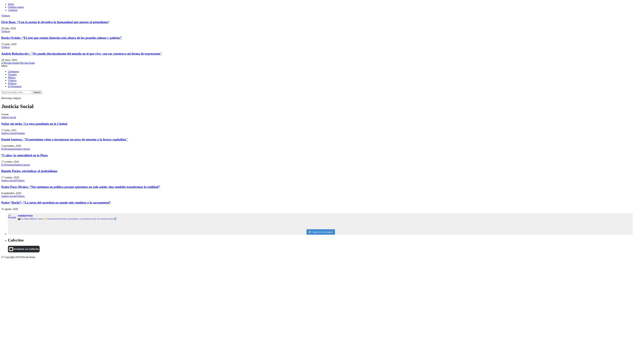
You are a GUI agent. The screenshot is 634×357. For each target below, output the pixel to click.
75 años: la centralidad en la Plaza (24, 155)
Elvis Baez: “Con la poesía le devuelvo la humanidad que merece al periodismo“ (55, 22)
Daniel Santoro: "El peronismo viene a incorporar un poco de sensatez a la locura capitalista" (64, 139)
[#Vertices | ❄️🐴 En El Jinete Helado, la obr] (320, 224)
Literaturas (13, 71)
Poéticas (12, 83)
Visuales (12, 74)
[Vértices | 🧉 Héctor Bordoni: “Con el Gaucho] (528, 224)
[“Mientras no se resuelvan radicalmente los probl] (112, 227)
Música (12, 77)
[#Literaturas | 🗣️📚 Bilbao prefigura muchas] (112, 224)
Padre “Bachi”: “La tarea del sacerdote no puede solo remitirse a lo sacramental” (56, 202)
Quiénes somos (16, 7)
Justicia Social (8, 117)
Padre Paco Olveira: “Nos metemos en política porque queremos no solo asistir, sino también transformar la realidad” (80, 187)
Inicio (11, 4)
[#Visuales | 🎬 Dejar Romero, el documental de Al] (528, 227)
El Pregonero (15, 86)
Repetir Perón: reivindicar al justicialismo (29, 171)
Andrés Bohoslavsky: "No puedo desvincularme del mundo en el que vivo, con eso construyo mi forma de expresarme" (81, 53)
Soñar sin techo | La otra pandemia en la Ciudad (34, 123)
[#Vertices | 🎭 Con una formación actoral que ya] (320, 227)
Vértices (5, 15)
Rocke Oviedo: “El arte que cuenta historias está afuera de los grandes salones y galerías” (61, 38)
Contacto (12, 10)
